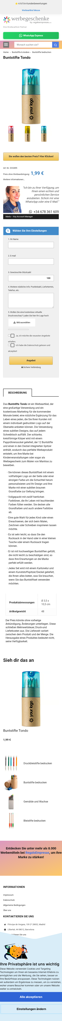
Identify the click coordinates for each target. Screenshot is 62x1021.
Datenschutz (9, 900)
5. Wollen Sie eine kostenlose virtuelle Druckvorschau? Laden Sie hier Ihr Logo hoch (28, 314)
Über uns (7, 910)
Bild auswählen (23, 322)
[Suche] (55, 45)
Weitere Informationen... (14, 179)
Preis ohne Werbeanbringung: (16, 174)
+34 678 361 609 (46, 212)
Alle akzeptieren (31, 997)
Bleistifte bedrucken (35, 820)
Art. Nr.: (6, 168)
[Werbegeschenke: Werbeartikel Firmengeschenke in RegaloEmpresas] (27, 23)
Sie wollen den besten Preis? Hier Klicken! (31, 156)
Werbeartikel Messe (31, 10)
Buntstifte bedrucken (41, 52)
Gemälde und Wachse (36, 801)
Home (6, 52)
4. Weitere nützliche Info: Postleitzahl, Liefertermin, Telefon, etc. (31, 288)
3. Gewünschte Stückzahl (19, 272)
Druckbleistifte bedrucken (38, 763)
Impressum (8, 895)
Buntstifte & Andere (20, 52)
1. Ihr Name (13, 239)
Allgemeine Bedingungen (14, 905)
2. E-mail (12, 256)
